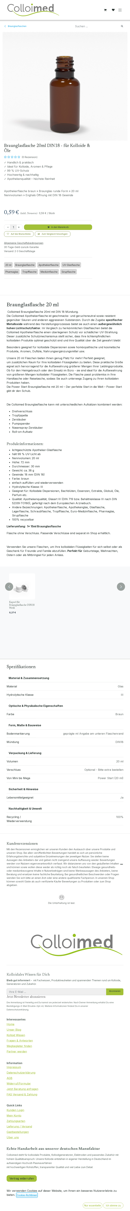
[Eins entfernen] (7, 227)
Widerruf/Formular (19, 1083)
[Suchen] (122, 26)
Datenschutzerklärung (21, 1072)
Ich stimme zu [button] (113, 1205)
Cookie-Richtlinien (27, 1195)
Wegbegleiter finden (19, 1046)
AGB (9, 1078)
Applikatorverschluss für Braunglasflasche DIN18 (118, 605)
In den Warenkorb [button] (60, 227)
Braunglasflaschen (16, 26)
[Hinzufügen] (19, 227)
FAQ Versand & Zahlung (22, 1094)
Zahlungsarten (16, 1121)
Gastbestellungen (18, 1132)
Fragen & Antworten (20, 1040)
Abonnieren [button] (115, 991)
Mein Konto (14, 1115)
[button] (10, 585)
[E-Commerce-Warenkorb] (105, 9)
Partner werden (17, 1051)
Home (10, 1024)
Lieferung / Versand (19, 1126)
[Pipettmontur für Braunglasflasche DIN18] (92, 586)
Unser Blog (14, 1029)
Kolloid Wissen (16, 1035)
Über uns (13, 1137)
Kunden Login (15, 1110)
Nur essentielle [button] (92, 1205)
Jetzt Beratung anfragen (22, 1089)
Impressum (14, 1067)
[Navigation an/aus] (120, 9)
